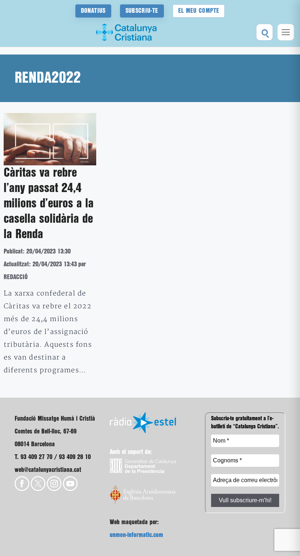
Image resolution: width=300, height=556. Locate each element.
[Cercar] (264, 32)
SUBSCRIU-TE (141, 11)
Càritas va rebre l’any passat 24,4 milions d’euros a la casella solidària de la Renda (49, 204)
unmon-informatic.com (136, 535)
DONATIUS (93, 11)
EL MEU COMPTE (199, 11)
